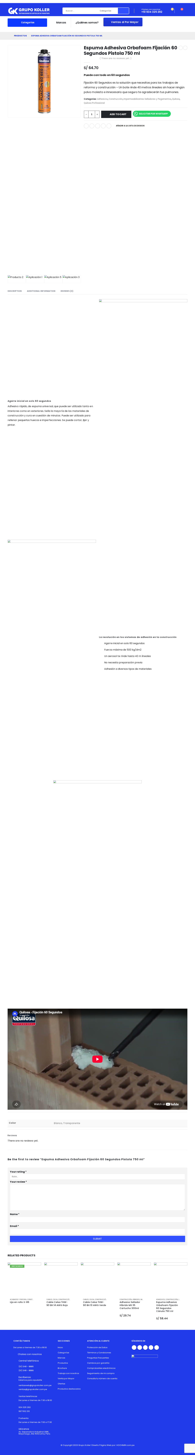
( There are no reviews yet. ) (115, 58)
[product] (61, 1279)
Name (15, 1214)
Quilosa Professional (94, 103)
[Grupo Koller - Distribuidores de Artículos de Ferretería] (29, 11)
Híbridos (136, 1299)
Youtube (139, 1347)
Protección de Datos (97, 1347)
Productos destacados (69, 1388)
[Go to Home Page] (9, 36)
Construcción (116, 99)
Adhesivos (102, 99)
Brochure (62, 1368)
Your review (18, 1182)
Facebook (86, 125)
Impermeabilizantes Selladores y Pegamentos (147, 99)
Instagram (145, 1347)
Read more (36, 1267)
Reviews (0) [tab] (67, 291)
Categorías (63, 1352)
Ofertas (61, 1383)
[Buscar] (123, 11)
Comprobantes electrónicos (101, 1368)
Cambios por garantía (98, 1363)
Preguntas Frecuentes (98, 1357)
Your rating (18, 1172)
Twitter (91, 125)
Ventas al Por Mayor (124, 22)
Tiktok (156, 1347)
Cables (49, 1299)
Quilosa (176, 99)
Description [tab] (15, 291)
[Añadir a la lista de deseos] (37, 1299)
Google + (103, 125)
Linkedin (151, 1347)
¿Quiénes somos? (87, 22)
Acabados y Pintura (18, 1299)
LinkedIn (97, 125)
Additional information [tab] (41, 291)
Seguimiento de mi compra (100, 1373)
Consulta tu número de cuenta (102, 1378)
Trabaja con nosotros (68, 1373)
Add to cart (118, 114)
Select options (146, 1267)
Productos (63, 1363)
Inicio (60, 1347)
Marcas (61, 22)
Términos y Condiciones (99, 1352)
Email (108, 125)
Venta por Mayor (66, 1378)
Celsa (55, 1299)
